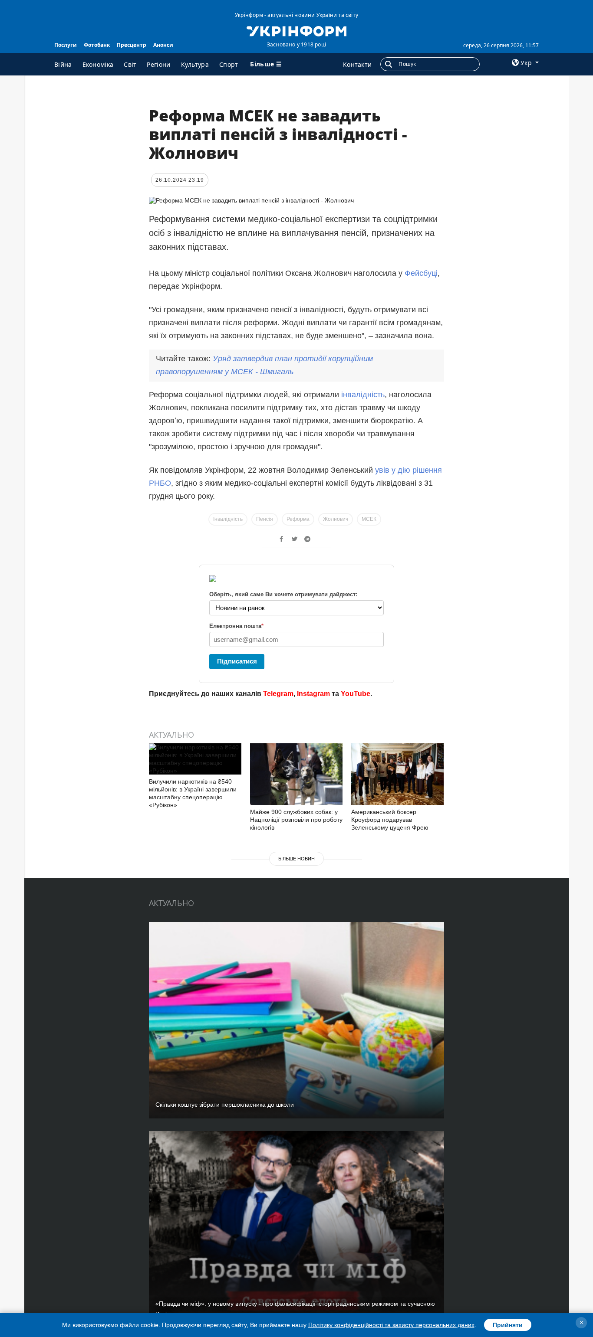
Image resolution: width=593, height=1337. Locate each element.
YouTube (355, 693)
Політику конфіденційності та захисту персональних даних (391, 1324)
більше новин (296, 858)
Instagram (313, 693)
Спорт (228, 64)
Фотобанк (97, 45)
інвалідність (363, 394)
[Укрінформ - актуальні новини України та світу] (296, 30)
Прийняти (508, 1324)
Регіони (158, 64)
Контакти (357, 64)
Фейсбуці (421, 273)
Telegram (278, 693)
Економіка (98, 64)
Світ (130, 64)
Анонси (163, 45)
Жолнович (335, 519)
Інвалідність (228, 519)
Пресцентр (131, 45)
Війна (63, 64)
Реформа (298, 519)
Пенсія (264, 519)
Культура (195, 64)
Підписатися (237, 661)
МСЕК (369, 519)
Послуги (65, 45)
